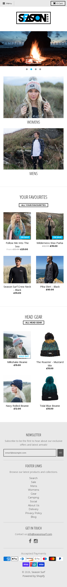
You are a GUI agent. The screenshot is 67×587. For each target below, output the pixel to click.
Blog (33, 516)
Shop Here (33, 61)
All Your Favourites (33, 205)
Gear (33, 493)
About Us (33, 505)
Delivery (33, 509)
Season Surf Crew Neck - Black (17, 288)
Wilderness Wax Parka (50, 243)
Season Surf (38, 572)
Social (33, 501)
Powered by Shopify (34, 576)
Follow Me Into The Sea (17, 244)
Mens (34, 173)
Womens (33, 122)
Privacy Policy (33, 513)
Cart (59, 3)
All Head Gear (33, 322)
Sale (33, 482)
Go (60, 452)
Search (33, 478)
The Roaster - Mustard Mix (50, 363)
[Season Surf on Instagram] (36, 541)
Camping (33, 497)
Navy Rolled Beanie (17, 405)
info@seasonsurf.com (40, 534)
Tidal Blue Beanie (50, 405)
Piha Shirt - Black (50, 286)
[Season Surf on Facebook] (30, 541)
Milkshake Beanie (17, 362)
